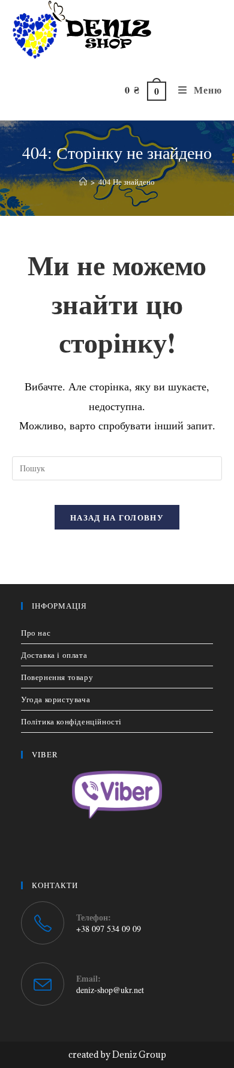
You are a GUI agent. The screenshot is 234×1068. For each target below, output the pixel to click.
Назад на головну (117, 517)
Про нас (35, 632)
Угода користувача (55, 699)
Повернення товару (57, 677)
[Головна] (83, 181)
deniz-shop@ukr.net (110, 989)
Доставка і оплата (54, 654)
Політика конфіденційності (71, 721)
